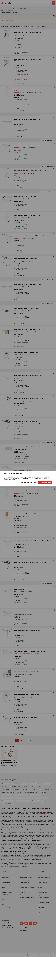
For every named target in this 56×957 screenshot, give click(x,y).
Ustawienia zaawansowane (28, 482)
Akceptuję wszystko (45, 482)
